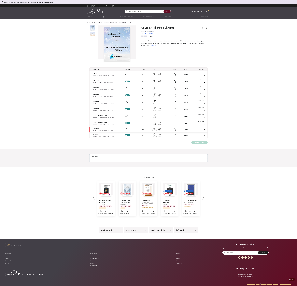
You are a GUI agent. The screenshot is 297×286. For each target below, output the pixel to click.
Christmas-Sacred (112, 22)
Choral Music (94, 22)
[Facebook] (239, 257)
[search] (127, 11)
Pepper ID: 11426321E (97, 136)
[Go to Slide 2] (92, 34)
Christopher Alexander (147, 33)
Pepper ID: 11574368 (97, 117)
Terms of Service (251, 284)
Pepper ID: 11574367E (97, 110)
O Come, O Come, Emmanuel (105, 201)
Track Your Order (9, 261)
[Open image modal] (117, 44)
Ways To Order (8, 256)
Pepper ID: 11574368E (97, 124)
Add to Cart (199, 142)
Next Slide (203, 198)
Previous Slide (94, 198)
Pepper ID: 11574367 (97, 103)
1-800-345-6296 (245, 271)
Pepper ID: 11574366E (97, 96)
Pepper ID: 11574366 (97, 89)
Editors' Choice (93, 253)
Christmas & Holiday (102, 22)
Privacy (258, 284)
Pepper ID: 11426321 (97, 130)
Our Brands (178, 258)
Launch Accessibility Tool (285, 284)
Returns (7, 263)
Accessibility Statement (266, 284)
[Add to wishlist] (202, 28)
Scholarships (179, 263)
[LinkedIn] (252, 257)
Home (88, 22)
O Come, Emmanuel (190, 200)
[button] (91, 17)
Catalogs (92, 263)
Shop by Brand (93, 265)
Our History (178, 253)
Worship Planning (94, 261)
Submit (263, 252)
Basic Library (93, 256)
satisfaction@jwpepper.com (245, 274)
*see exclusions (48, 2)
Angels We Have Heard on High (126, 201)
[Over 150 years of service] (15, 245)
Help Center (8, 253)
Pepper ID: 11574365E (97, 82)
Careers (177, 261)
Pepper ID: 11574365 (97, 75)
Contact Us (189, 5)
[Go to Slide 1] (92, 28)
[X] (242, 257)
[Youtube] (249, 257)
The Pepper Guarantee (181, 256)
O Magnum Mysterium (166, 201)
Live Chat (205, 5)
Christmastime (146, 200)
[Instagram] (245, 257)
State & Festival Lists (94, 258)
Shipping (7, 258)
